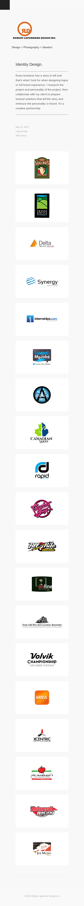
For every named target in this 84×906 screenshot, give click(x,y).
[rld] (34, 42)
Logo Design (22, 131)
